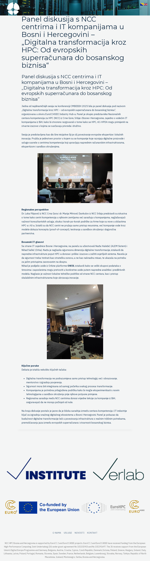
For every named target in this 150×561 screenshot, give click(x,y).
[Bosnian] (142, 4)
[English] (146, 4)
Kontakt (92, 532)
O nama (57, 532)
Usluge (68, 532)
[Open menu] (140, 9)
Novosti (79, 532)
